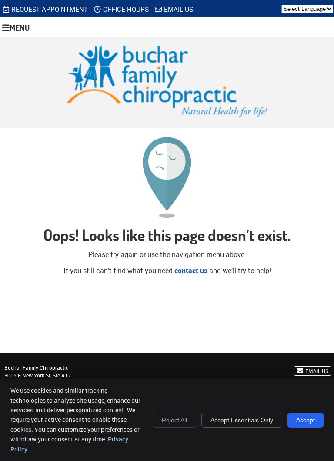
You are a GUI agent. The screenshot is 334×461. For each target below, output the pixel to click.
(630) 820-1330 (307, 22)
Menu (20, 28)
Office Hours (126, 9)
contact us (190, 270)
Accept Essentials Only (241, 420)
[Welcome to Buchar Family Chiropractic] (167, 114)
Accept (305, 420)
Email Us (178, 9)
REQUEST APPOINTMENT (49, 9)
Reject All (174, 420)
